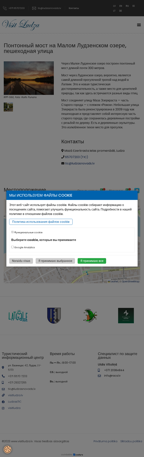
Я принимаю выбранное (55, 261)
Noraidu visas (21, 261)
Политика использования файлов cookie (41, 222)
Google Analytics (24, 247)
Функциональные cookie (28, 232)
